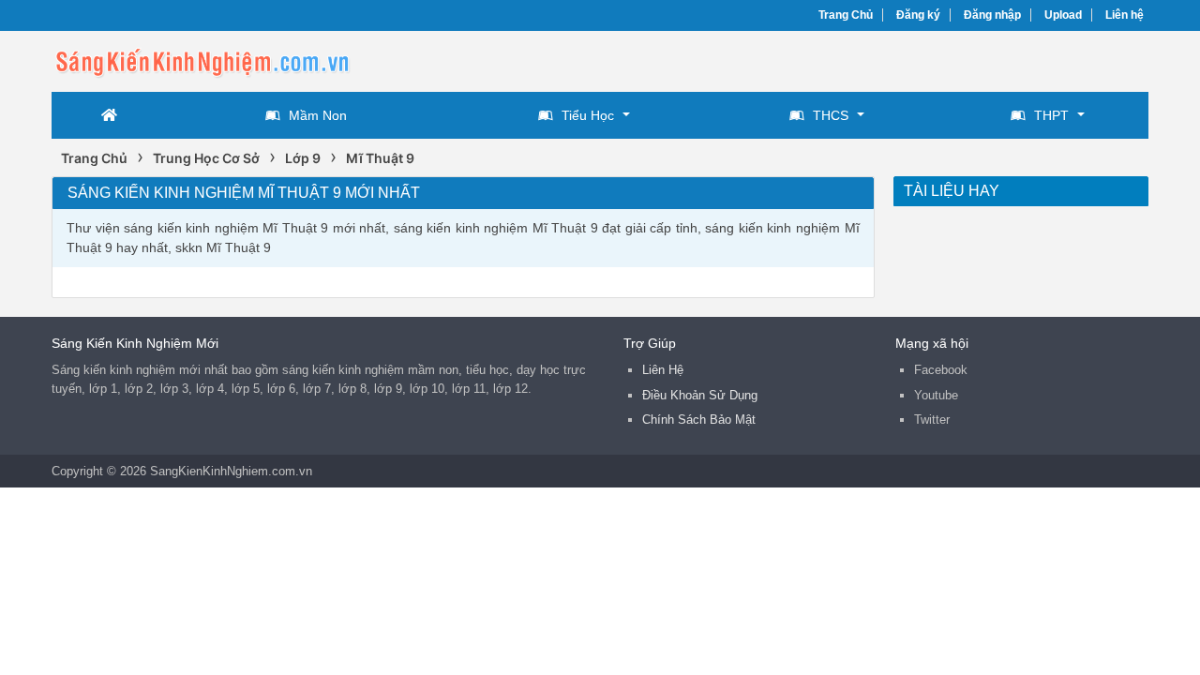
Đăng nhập (992, 15)
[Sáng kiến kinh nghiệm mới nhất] (202, 60)
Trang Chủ (845, 15)
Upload (1063, 15)
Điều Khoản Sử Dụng (700, 395)
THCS (830, 115)
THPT (1051, 115)
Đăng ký (918, 15)
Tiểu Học (588, 115)
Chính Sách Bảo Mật (699, 419)
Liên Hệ (662, 370)
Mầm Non (318, 115)
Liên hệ (1124, 15)
